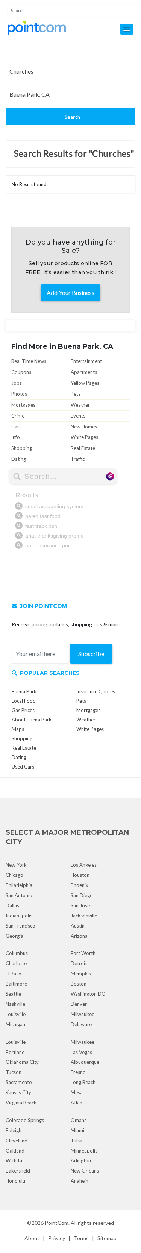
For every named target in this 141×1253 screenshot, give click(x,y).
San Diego (82, 895)
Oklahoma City (22, 1062)
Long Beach (83, 1082)
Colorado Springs (25, 1120)
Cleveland (16, 1141)
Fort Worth (83, 953)
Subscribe (91, 653)
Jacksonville (84, 916)
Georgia (14, 936)
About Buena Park (32, 720)
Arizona (79, 936)
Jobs (16, 383)
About (31, 1238)
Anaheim (80, 1181)
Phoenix (79, 885)
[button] (126, 29)
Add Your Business (70, 292)
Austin (78, 926)
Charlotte (16, 963)
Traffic (78, 459)
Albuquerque (85, 1062)
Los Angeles (84, 865)
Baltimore (16, 984)
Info (15, 437)
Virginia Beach (21, 1103)
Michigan (15, 1024)
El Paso (13, 974)
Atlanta (79, 1103)
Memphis (81, 974)
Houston (80, 875)
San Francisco (20, 926)
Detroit (79, 963)
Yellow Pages (85, 383)
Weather (80, 405)
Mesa (77, 1092)
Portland (15, 1052)
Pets (75, 394)
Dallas (12, 905)
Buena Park (24, 691)
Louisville (16, 1014)
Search (72, 117)
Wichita (14, 1160)
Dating (18, 459)
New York (16, 865)
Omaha (79, 1120)
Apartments (84, 372)
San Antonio (19, 895)
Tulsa (76, 1141)
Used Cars (23, 767)
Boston (78, 984)
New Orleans (85, 1171)
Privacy (56, 1238)
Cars (16, 427)
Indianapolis (19, 916)
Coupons (21, 372)
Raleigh (13, 1130)
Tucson (13, 1072)
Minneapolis (84, 1151)
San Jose (80, 905)
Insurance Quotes (95, 691)
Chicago (14, 875)
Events (78, 416)
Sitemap (107, 1238)
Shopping (21, 448)
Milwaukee (82, 1014)
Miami (77, 1130)
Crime (17, 416)
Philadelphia (19, 885)
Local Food (24, 701)
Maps (18, 729)
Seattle (13, 994)
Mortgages (23, 405)
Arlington (81, 1160)
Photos (19, 394)
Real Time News (28, 361)
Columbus (17, 953)
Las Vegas (81, 1052)
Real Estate (83, 448)
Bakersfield (18, 1171)
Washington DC (88, 994)
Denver (79, 1004)
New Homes (84, 427)
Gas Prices (23, 710)
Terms (81, 1238)
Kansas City (18, 1092)
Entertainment (86, 361)
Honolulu (15, 1181)
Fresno (78, 1072)
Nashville (15, 1004)
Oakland (15, 1151)
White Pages (84, 437)
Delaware (81, 1024)
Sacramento (19, 1082)
